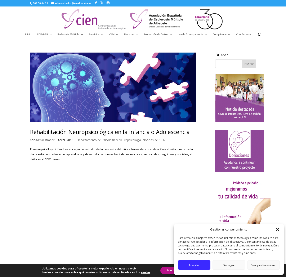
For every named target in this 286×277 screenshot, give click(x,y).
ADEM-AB (42, 34)
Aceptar (194, 265)
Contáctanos (243, 34)
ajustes (145, 272)
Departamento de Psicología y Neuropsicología (109, 140)
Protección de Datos (156, 34)
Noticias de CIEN (154, 140)
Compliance (220, 34)
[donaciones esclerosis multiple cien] (239, 171)
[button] (278, 229)
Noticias (129, 34)
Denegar (229, 265)
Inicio (28, 34)
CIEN (112, 34)
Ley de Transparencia (190, 34)
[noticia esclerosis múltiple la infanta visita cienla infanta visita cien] (239, 121)
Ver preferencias (263, 265)
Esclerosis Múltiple (68, 34)
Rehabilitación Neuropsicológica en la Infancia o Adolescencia (110, 132)
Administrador (44, 140)
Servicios (94, 34)
